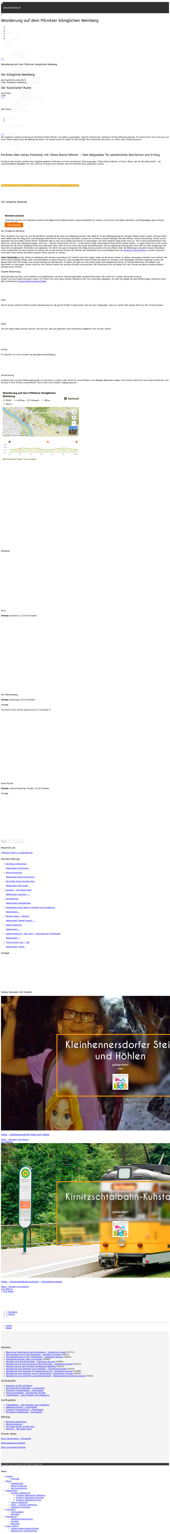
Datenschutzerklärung (22, 1519)
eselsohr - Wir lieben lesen (19, 890)
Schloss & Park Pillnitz (134, 250)
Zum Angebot (13, 225)
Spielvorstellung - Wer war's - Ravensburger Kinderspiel (33, 933)
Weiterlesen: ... (13, 912)
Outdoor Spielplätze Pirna (28, 1500)
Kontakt (15, 143)
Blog (8, 45)
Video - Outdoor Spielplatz (19, 107)
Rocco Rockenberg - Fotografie (16, 1438)
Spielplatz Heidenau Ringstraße (30, 83)
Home (9, 32)
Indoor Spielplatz (19, 104)
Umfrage (15, 39)
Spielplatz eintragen (20, 111)
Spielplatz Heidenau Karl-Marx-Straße (30, 79)
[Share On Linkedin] (6, 1317)
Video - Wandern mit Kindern (15, 1139)
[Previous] (1, 98)
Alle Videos (8, 1291)
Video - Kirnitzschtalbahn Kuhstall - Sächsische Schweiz (31, 1281)
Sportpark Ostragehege (32, 97)
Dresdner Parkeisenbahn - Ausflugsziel (24, 1390)
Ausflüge (10, 117)
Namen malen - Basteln (17, 916)
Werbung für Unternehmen (24, 1531)
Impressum (11, 133)
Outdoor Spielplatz (20, 71)
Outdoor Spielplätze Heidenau (30, 1495)
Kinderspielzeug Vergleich (13, 1443)
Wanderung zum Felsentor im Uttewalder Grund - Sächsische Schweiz (39, 1371)
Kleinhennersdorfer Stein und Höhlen (24, 1359)
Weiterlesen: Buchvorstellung (20, 877)
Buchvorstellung (19, 57)
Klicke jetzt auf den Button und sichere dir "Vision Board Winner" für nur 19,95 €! (40, 185)
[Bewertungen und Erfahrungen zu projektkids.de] (17, 853)
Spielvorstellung (19, 55)
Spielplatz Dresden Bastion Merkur (30, 93)
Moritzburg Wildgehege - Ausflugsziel (24, 1412)
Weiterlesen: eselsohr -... (18, 894)
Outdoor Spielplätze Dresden (30, 1498)
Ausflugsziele (17, 124)
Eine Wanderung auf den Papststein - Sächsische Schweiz (33, 1354)
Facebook (12, 1312)
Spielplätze (11, 1490)
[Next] (3, 98)
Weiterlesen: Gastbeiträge (18, 903)
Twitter (11, 1314)
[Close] (1, 1466)
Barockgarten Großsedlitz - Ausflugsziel (25, 1388)
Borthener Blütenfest (16, 864)
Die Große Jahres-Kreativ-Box (20, 881)
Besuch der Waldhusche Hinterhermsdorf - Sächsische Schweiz (36, 1352)
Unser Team (11, 152)
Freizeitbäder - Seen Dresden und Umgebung (27, 1395)
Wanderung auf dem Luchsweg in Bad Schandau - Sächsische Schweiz (39, 1364)
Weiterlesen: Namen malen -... (20, 920)
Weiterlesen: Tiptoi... (15, 947)
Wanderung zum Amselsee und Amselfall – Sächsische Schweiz (36, 1369)
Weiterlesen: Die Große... (17, 886)
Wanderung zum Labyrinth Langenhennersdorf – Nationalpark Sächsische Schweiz (45, 1376)
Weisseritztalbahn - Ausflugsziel (21, 1407)
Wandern (15, 127)
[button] (12, 1476)
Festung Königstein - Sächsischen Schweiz (26, 1393)
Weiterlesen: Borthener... (17, 868)
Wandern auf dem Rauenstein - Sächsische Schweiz (30, 1361)
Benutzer (15, 145)
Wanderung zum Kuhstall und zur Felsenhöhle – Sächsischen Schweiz (39, 1373)
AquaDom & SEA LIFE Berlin (19, 1386)
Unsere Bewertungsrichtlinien (21, 160)
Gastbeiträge (17, 52)
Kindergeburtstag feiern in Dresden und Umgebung (30, 907)
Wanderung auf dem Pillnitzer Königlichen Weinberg (31, 1366)
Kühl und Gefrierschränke (13, 1447)
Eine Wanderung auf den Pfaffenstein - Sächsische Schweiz (34, 1357)
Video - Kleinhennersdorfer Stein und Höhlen (25, 1134)
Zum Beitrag (7, 1142)
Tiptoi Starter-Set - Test (17, 942)
